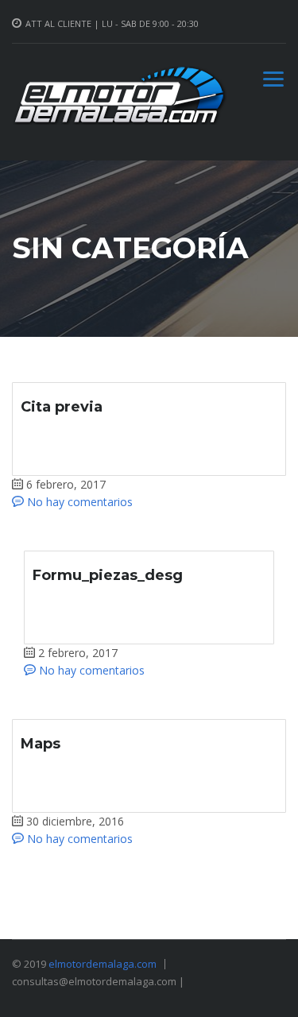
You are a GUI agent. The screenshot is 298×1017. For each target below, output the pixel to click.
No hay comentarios (78, 501)
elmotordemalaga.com (102, 964)
